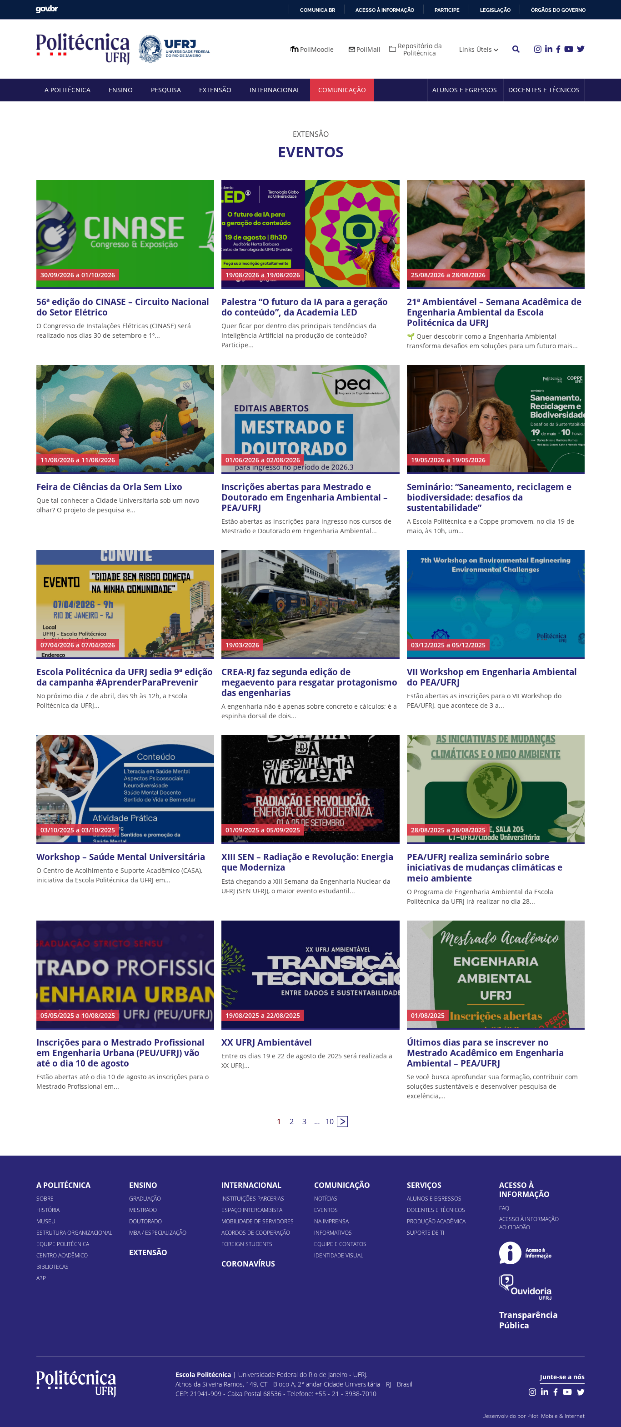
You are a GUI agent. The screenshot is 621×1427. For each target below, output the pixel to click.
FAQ (504, 1208)
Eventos (326, 1210)
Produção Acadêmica (436, 1221)
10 (330, 1122)
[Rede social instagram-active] (532, 1391)
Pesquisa (166, 89)
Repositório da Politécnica (420, 49)
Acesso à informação (385, 10)
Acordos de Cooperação (255, 1233)
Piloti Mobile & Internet (556, 1416)
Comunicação (342, 89)
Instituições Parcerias (252, 1198)
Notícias (325, 1198)
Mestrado (143, 1210)
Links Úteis (475, 49)
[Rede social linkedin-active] (544, 1391)
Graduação (145, 1198)
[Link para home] (76, 1383)
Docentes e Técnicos (544, 89)
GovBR (46, 9)
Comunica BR (317, 10)
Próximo (342, 1121)
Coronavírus (248, 1264)
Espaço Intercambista (251, 1210)
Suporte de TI (425, 1233)
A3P (41, 1278)
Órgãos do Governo (558, 10)
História (48, 1210)
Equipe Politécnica (62, 1244)
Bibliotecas (52, 1267)
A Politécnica (67, 89)
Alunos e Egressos (464, 89)
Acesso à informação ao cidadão (529, 1223)
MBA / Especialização (157, 1233)
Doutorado (145, 1221)
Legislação (495, 10)
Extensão (215, 89)
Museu (45, 1221)
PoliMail (368, 49)
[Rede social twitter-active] (581, 1391)
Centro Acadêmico (62, 1255)
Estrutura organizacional (74, 1233)
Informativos (333, 1233)
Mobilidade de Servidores (257, 1221)
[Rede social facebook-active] (555, 1391)
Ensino (121, 89)
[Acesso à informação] (525, 1253)
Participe (447, 10)
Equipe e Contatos (340, 1244)
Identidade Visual (338, 1255)
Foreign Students (246, 1244)
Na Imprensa (331, 1221)
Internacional (275, 89)
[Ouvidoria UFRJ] (525, 1287)
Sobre (45, 1198)
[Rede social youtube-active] (567, 1391)
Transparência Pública (528, 1320)
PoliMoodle (317, 49)
